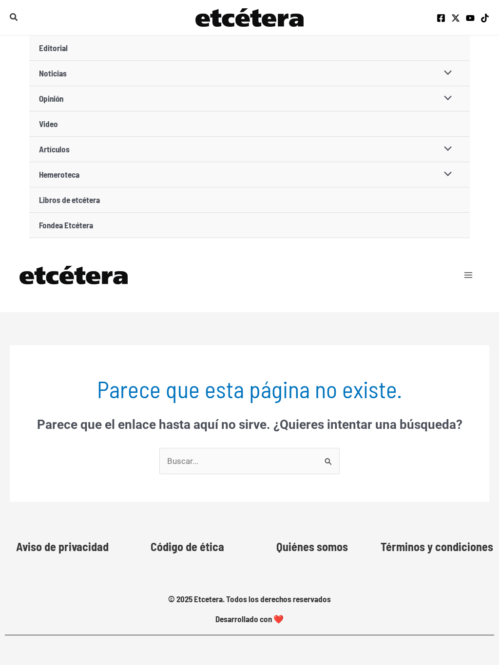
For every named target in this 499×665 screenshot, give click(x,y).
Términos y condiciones (437, 546)
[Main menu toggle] (469, 275)
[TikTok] (484, 18)
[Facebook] (441, 18)
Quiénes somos (312, 546)
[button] (14, 17)
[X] (455, 18)
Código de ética (187, 546)
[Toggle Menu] (445, 73)
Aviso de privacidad (62, 546)
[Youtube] (470, 18)
